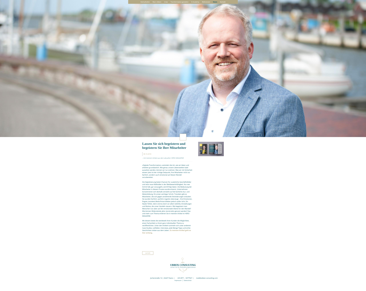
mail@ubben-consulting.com (207, 278)
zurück (147, 253)
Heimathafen (145, 2)
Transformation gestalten (180, 2)
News (215, 2)
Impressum (178, 280)
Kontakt (223, 2)
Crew (166, 2)
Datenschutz (187, 280)
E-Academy (195, 2)
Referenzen (206, 2)
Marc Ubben (157, 2)
